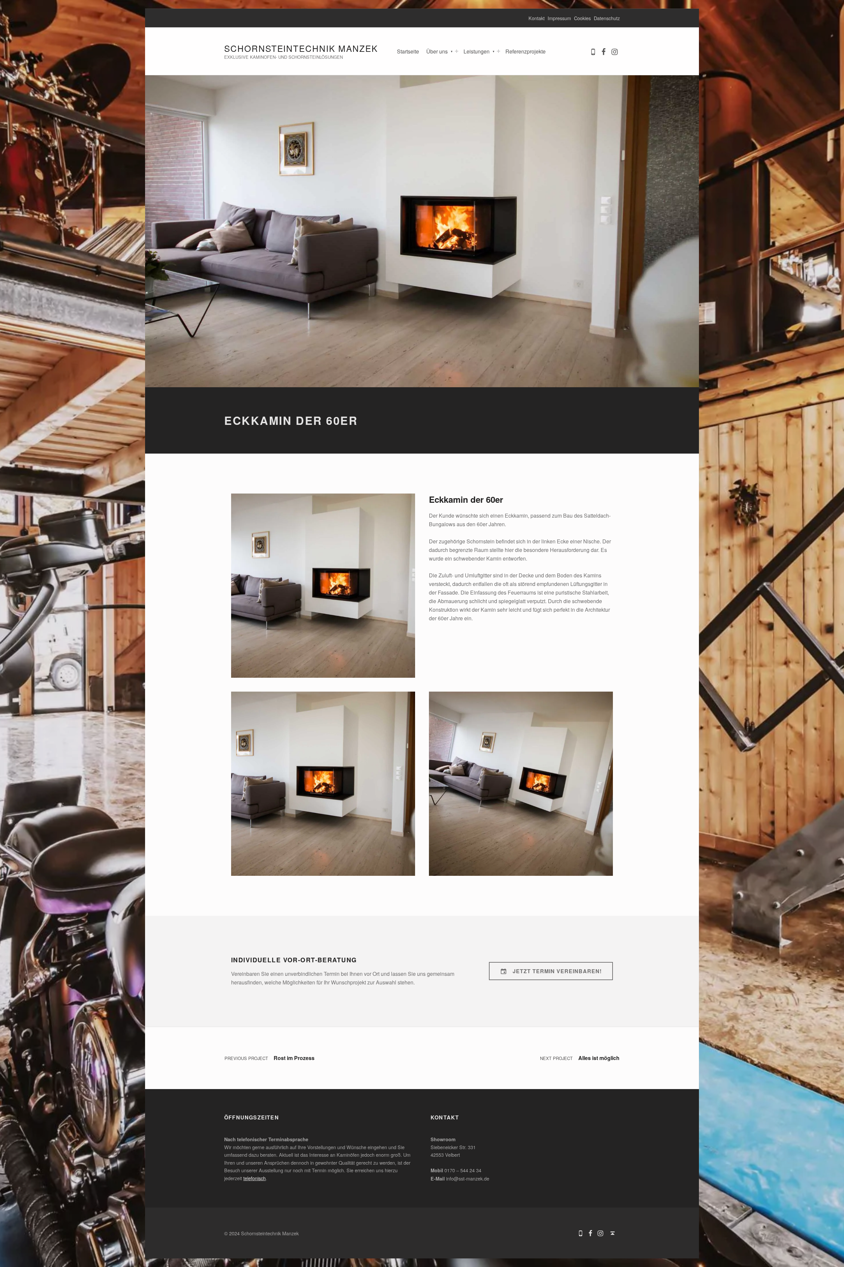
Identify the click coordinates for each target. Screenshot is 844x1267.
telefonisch (254, 1178)
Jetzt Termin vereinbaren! (557, 971)
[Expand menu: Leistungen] (498, 51)
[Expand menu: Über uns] (456, 51)
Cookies (582, 18)
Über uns (437, 51)
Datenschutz (607, 18)
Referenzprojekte (525, 51)
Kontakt (536, 18)
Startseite (408, 51)
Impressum (559, 18)
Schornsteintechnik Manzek (301, 48)
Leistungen (477, 51)
